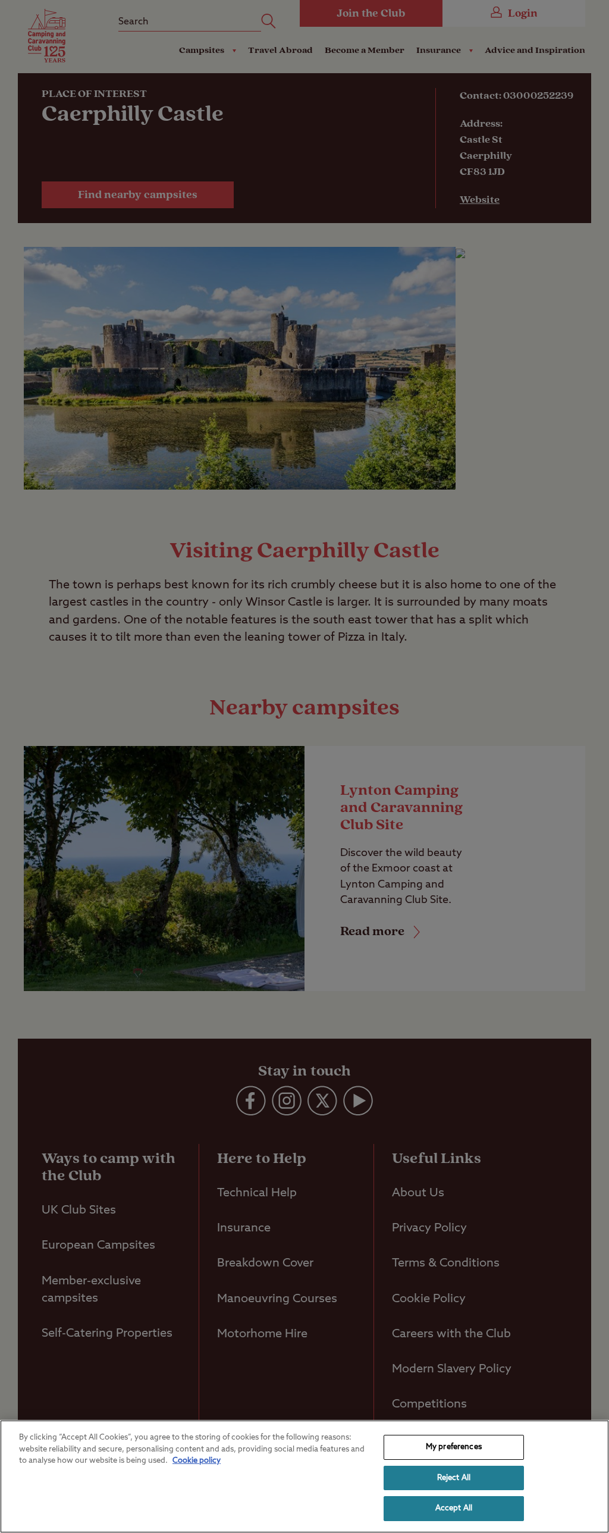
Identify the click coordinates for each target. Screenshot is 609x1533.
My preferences (454, 1447)
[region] (304, 1476)
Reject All (453, 1478)
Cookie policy (196, 1461)
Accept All (453, 1508)
